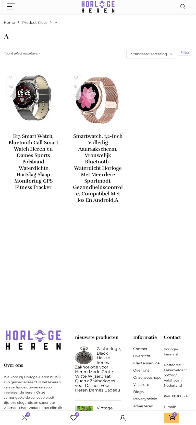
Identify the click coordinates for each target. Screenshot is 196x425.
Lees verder (33, 196)
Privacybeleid (145, 399)
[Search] (183, 7)
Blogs (138, 391)
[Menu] (11, 7)
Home (9, 22)
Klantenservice (146, 363)
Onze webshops (147, 377)
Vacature (141, 384)
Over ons (141, 370)
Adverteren (143, 406)
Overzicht (142, 356)
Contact (140, 348)
